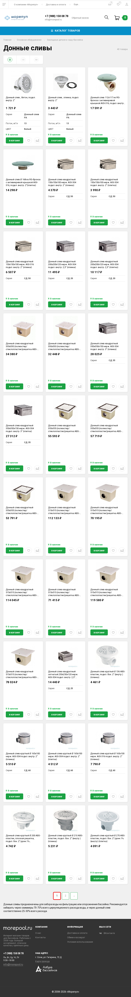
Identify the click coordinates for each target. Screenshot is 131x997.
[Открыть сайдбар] (4, 4)
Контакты (40, 937)
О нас (38, 933)
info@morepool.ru (53, 19)
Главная (7, 40)
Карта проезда (42, 961)
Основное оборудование (29, 40)
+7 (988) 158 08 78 (56, 16)
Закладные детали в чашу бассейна (65, 40)
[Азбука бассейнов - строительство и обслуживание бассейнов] (46, 971)
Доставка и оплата (56, 4)
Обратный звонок (80, 18)
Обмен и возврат (76, 937)
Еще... (76, 4)
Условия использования (80, 942)
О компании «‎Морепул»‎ (26, 4)
